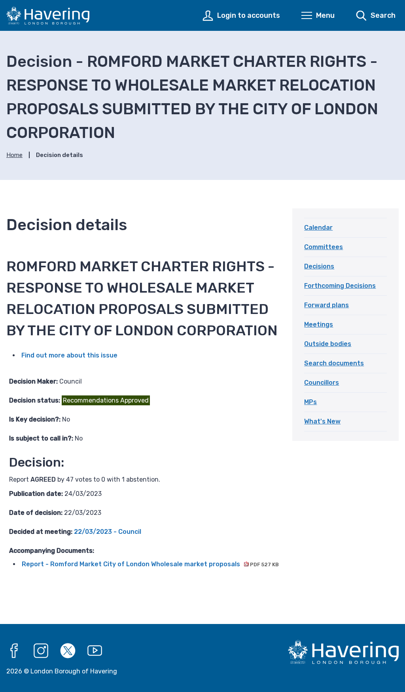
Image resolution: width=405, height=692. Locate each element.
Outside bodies (327, 344)
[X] (68, 651)
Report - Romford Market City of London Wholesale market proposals (150, 564)
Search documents (334, 363)
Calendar (318, 227)
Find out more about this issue (69, 355)
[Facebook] (14, 651)
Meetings (318, 324)
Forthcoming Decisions (340, 285)
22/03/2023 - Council (107, 531)
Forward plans (326, 305)
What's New (322, 421)
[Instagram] (41, 651)
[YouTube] (95, 651)
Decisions (319, 266)
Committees (323, 247)
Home (14, 155)
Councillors (321, 382)
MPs (310, 402)
